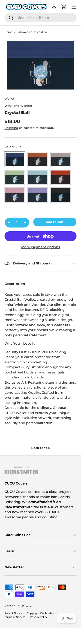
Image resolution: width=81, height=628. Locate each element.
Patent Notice (13, 613)
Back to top (40, 448)
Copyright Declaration (41, 613)
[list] (40, 65)
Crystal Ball (41, 32)
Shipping (11, 128)
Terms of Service (14, 617)
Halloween (23, 32)
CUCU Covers (22, 606)
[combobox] (40, 17)
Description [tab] (14, 284)
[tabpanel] (40, 359)
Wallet (9, 98)
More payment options (40, 247)
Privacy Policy (38, 617)
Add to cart (55, 222)
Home (8, 32)
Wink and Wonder (18, 105)
